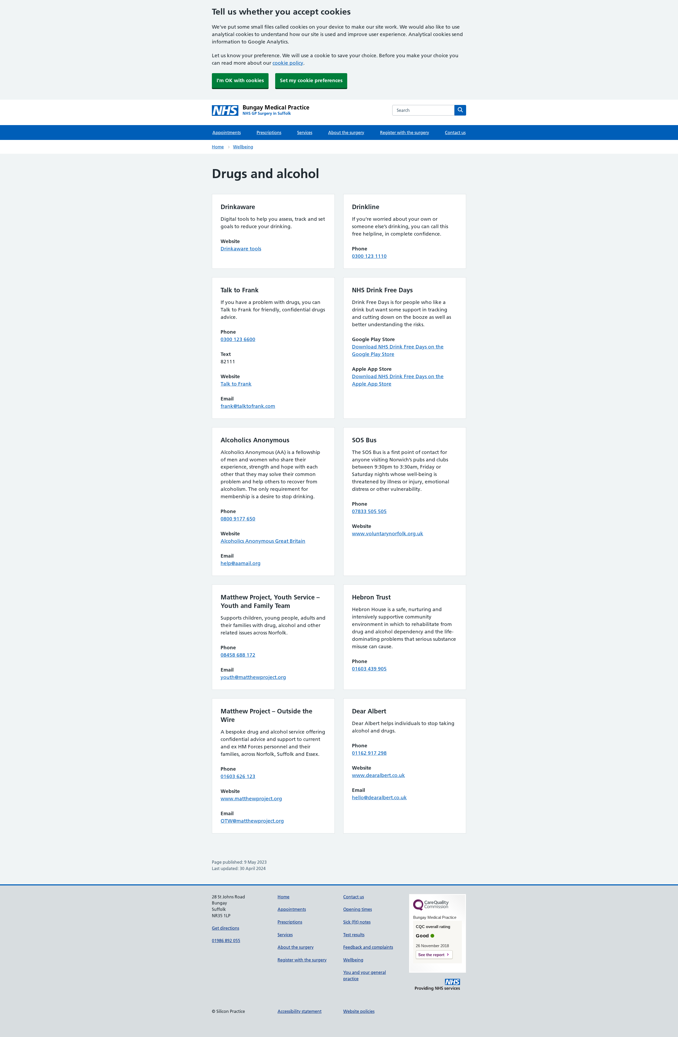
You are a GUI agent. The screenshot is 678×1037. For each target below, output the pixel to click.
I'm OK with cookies (240, 80)
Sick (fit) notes (357, 922)
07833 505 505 (369, 511)
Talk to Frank (236, 384)
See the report (431, 954)
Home (218, 146)
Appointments (226, 132)
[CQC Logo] (431, 909)
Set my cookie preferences (311, 80)
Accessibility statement (300, 1011)
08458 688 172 (238, 655)
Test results (353, 934)
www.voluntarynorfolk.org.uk (387, 534)
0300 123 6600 (238, 339)
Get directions (225, 928)
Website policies (358, 1011)
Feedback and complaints (368, 947)
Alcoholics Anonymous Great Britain (263, 541)
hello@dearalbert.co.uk (379, 798)
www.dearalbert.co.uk (378, 775)
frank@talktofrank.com (248, 406)
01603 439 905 (369, 669)
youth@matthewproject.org (253, 677)
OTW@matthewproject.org (252, 821)
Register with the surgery (404, 132)
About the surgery (346, 132)
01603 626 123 (238, 776)
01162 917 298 (369, 753)
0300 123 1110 (369, 256)
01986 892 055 (226, 940)
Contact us (455, 132)
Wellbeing (243, 146)
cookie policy (288, 63)
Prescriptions (269, 132)
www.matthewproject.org (251, 799)
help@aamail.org (241, 563)
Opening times (357, 909)
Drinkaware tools (241, 249)
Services (304, 132)
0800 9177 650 (238, 519)
